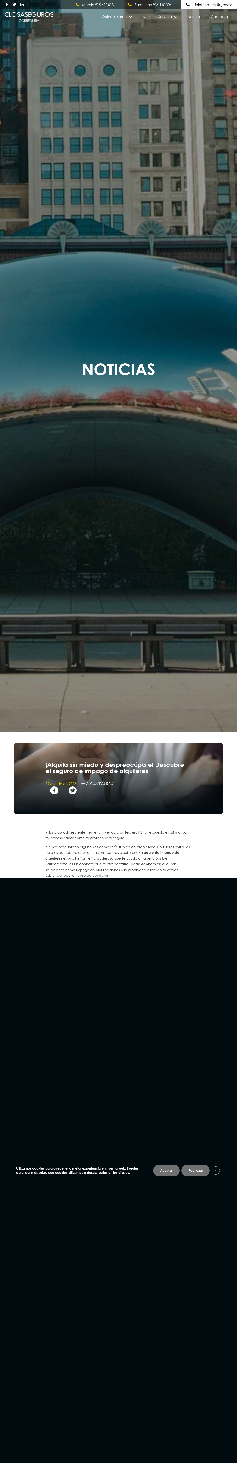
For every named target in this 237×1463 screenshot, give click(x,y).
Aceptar (166, 1170)
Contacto (219, 16)
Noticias (194, 16)
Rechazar (195, 1170)
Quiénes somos (115, 16)
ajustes (123, 1172)
